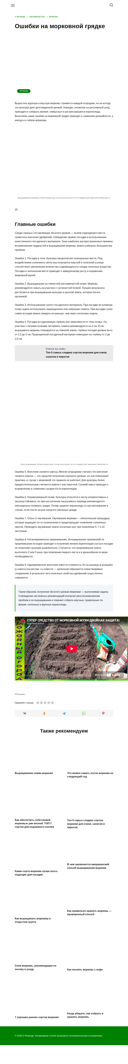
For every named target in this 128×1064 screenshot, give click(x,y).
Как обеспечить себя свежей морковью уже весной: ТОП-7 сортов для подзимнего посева (34, 823)
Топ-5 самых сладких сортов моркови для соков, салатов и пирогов (86, 824)
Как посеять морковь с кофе (85, 969)
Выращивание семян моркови (34, 773)
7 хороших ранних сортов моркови (37, 1017)
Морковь (24, 91)
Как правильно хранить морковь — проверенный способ (89, 912)
